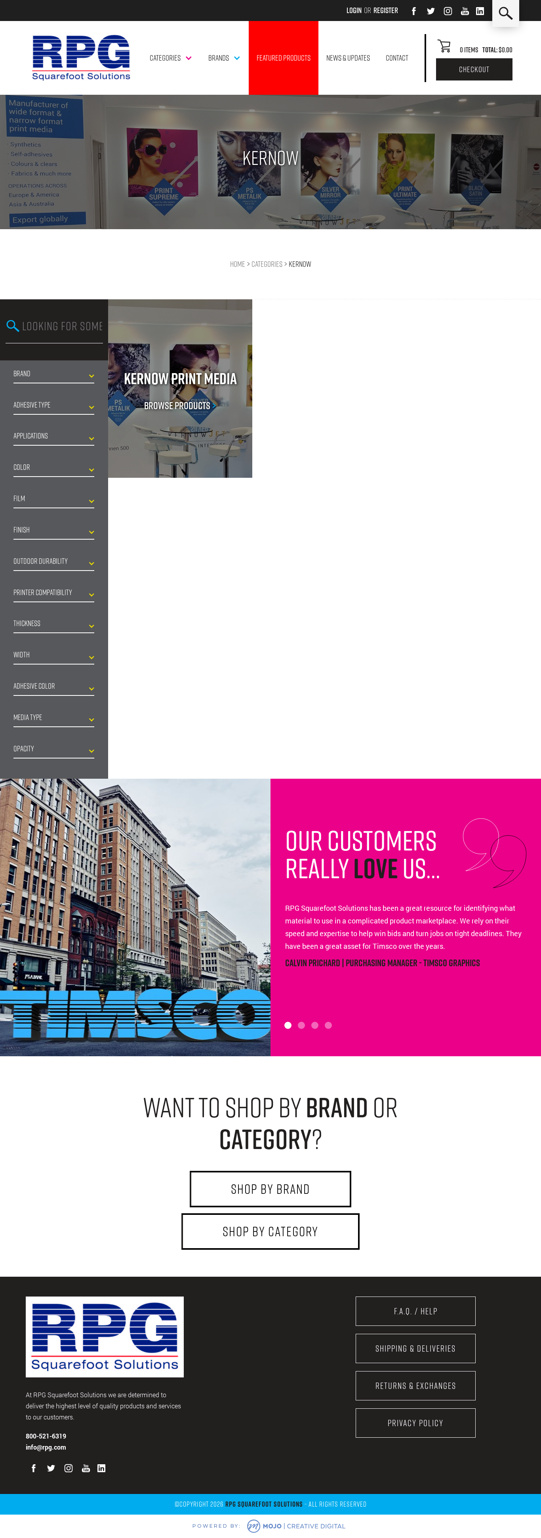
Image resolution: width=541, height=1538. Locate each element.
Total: (489, 50)
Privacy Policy (416, 1423)
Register (385, 10)
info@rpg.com (46, 1447)
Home (237, 264)
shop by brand (270, 1189)
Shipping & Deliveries (415, 1348)
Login (354, 10)
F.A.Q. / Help (416, 1311)
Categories (266, 264)
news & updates (348, 57)
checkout (474, 69)
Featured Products (284, 57)
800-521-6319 (46, 1436)
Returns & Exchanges (415, 1386)
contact (397, 57)
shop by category (270, 1231)
